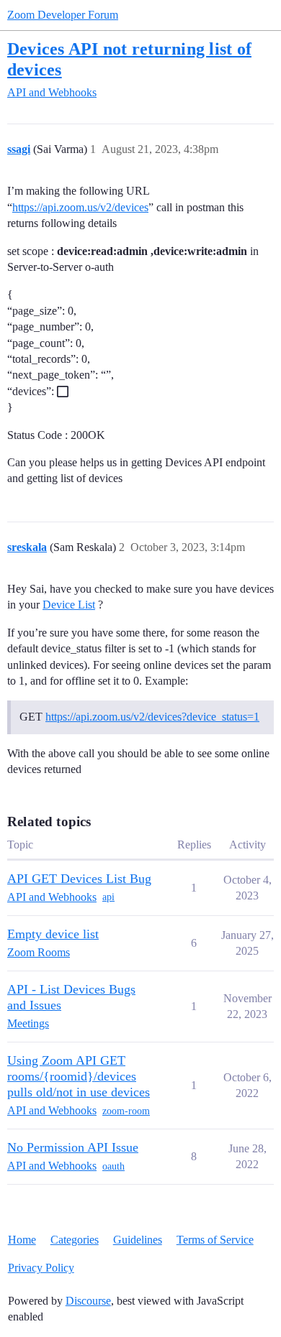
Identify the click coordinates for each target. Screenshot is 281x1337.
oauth (113, 1166)
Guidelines (137, 1240)
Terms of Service (215, 1240)
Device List (69, 604)
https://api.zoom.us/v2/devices (80, 207)
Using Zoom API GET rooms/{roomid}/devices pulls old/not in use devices (78, 1076)
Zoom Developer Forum (62, 15)
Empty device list (53, 934)
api (108, 897)
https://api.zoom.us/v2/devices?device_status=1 (152, 717)
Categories (74, 1240)
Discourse (88, 1301)
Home (22, 1240)
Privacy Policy (41, 1268)
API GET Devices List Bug (79, 878)
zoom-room (126, 1111)
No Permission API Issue (72, 1147)
